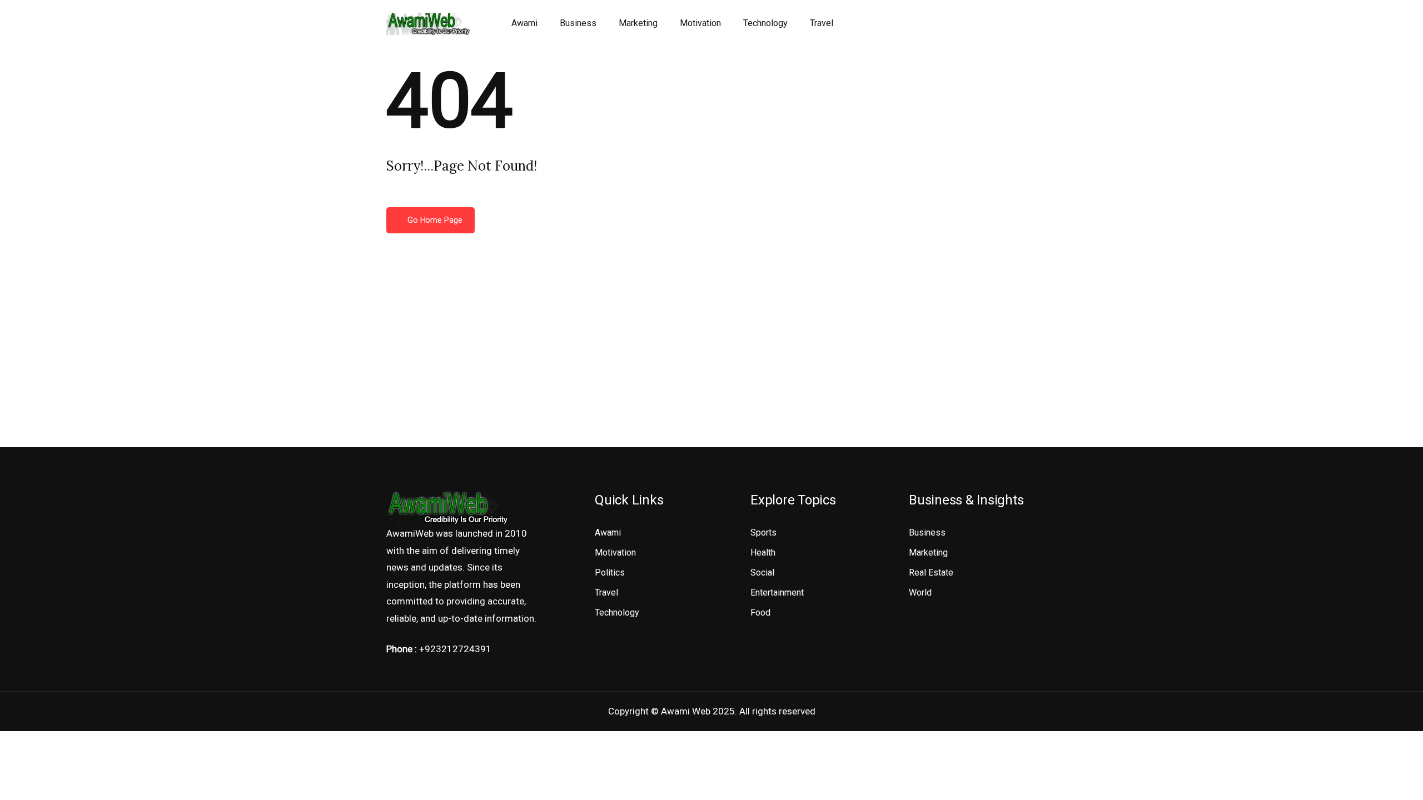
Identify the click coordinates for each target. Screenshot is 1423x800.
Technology (765, 23)
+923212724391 (455, 648)
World (920, 592)
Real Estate (931, 572)
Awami (524, 23)
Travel (821, 23)
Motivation (700, 23)
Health (762, 552)
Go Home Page (433, 220)
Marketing (638, 23)
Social (762, 572)
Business (578, 23)
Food (760, 612)
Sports (763, 532)
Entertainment (777, 592)
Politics (610, 572)
